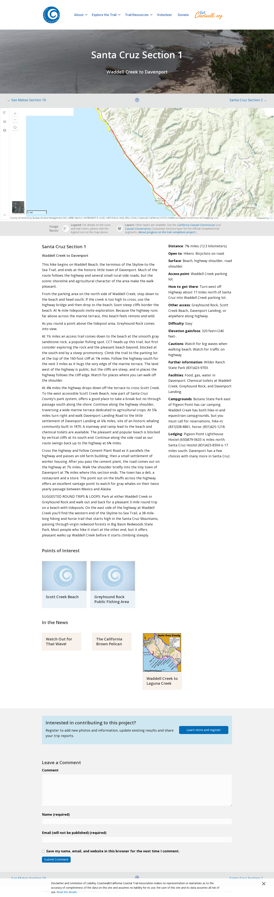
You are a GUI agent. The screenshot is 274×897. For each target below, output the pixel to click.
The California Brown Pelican (109, 641)
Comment (50, 770)
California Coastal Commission (196, 225)
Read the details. (67, 892)
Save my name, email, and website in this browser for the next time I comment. (112, 851)
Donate (183, 15)
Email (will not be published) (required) (74, 832)
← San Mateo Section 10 (26, 100)
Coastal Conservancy (138, 228)
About (79, 15)
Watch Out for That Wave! (59, 641)
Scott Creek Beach (62, 596)
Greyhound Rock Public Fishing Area (111, 599)
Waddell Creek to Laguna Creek (162, 681)
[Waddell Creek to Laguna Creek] (162, 652)
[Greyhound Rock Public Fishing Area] (113, 575)
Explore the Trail (104, 15)
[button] (86, 15)
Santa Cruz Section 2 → (248, 100)
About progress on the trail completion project (167, 232)
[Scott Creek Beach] (64, 575)
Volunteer (164, 15)
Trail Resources (137, 15)
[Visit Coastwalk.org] (208, 14)
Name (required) (56, 814)
